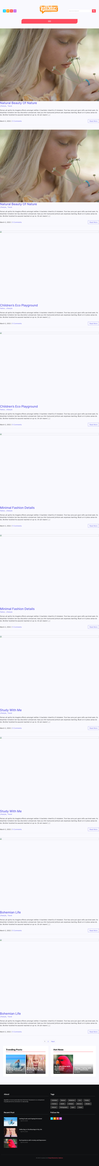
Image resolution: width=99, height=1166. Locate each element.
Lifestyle (3, 106)
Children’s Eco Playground (19, 305)
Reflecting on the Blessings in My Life (35, 1069)
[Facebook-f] (4, 10)
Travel (10, 106)
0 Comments (17, 121)
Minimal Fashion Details (17, 508)
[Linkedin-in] (11, 10)
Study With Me (11, 710)
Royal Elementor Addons (55, 1158)
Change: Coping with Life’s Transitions (82, 1069)
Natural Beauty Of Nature (18, 103)
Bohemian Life (10, 912)
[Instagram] (14, 10)
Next (53, 1041)
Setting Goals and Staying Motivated (14, 1069)
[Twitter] (7, 10)
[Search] (94, 11)
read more (93, 121)
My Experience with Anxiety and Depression (62, 1068)
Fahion (2, 308)
